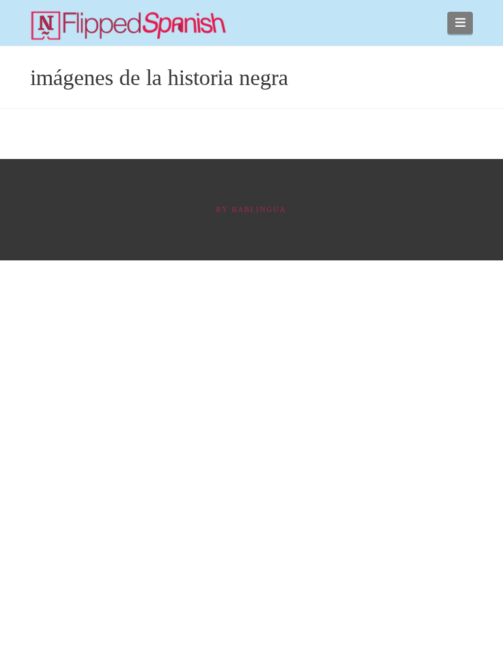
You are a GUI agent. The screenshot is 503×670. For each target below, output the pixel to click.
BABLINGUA (259, 209)
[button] (460, 23)
